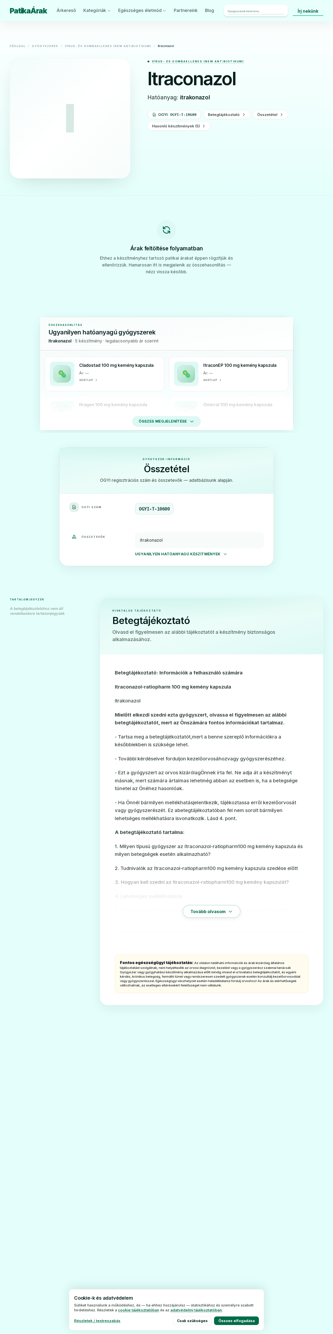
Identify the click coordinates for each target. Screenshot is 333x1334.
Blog (209, 10)
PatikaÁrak (28, 10)
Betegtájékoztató (224, 114)
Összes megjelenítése (163, 421)
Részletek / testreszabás (97, 1320)
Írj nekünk (308, 11)
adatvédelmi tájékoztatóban (196, 1310)
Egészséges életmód (140, 10)
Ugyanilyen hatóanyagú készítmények (178, 554)
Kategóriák (94, 10)
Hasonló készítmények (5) (176, 126)
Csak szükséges (192, 1320)
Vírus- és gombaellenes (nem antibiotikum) (108, 46)
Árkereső (66, 10)
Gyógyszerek (45, 46)
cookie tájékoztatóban (138, 1310)
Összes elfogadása (236, 1320)
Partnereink (186, 10)
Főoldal (18, 46)
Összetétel (267, 114)
